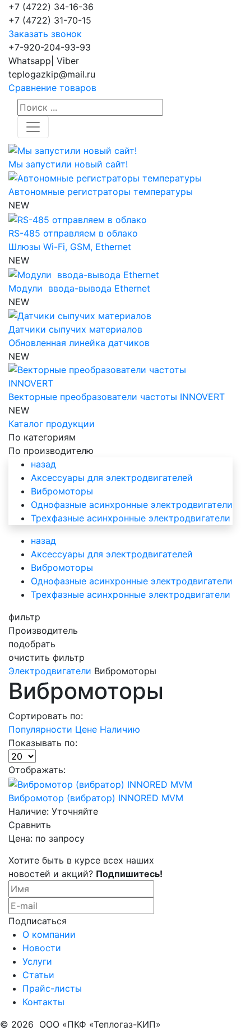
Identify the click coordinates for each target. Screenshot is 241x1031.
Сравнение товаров (52, 87)
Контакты (43, 1001)
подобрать (31, 644)
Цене (87, 729)
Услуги (37, 961)
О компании (49, 934)
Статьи (38, 974)
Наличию (120, 729)
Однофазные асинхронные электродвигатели (132, 504)
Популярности (41, 729)
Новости (41, 947)
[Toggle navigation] (33, 127)
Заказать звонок (45, 33)
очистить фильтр (46, 657)
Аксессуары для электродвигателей (112, 477)
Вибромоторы (62, 491)
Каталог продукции (51, 423)
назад (43, 464)
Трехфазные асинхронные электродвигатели (130, 518)
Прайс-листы (52, 988)
